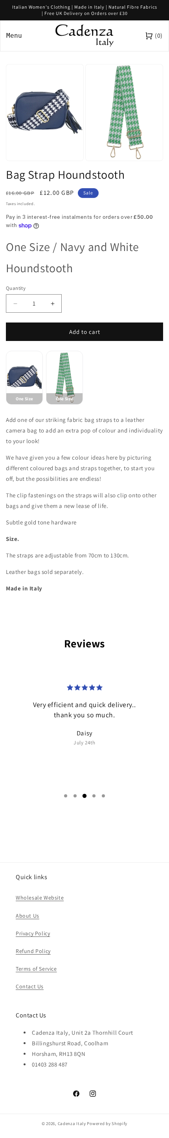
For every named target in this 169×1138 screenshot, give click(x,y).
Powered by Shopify (107, 1123)
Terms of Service (36, 968)
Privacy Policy (33, 933)
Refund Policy (33, 951)
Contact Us (30, 986)
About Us (27, 915)
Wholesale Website (40, 897)
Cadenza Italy (72, 1123)
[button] (65, 795)
